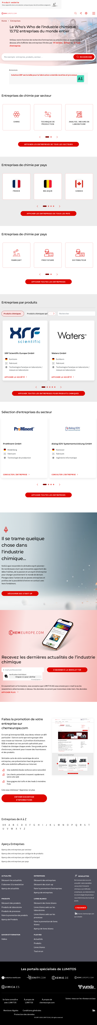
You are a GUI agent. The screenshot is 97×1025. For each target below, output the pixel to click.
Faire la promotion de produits (15, 915)
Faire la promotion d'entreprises (48, 888)
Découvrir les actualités (12, 880)
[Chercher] (75, 13)
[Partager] (81, 13)
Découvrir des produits (11, 903)
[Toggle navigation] (93, 13)
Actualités (38, 939)
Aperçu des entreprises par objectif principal (21, 857)
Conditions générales (32, 1010)
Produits (37, 943)
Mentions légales (10, 1010)
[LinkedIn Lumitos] (93, 1010)
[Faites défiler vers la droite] (54, 313)
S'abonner (80, 907)
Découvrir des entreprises (45, 880)
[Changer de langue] (86, 13)
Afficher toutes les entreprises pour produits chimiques (48, 393)
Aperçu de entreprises (43, 892)
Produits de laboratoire (12, 907)
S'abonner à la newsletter (67, 670)
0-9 (4, 824)
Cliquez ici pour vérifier (25, 677)
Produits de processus (11, 911)
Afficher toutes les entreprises (48, 281)
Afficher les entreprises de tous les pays (48, 213)
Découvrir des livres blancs (45, 903)
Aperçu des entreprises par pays (15, 861)
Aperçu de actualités (10, 888)
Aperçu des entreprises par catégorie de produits (22, 853)
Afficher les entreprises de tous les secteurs (48, 144)
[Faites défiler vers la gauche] (50, 313)
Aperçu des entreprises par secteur (16, 849)
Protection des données (24, 1014)
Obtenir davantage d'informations (24, 798)
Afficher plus (9, 692)
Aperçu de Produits (10, 919)
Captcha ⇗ (36, 679)
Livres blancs (39, 947)
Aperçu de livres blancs (43, 928)
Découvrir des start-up (20, 593)
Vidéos (4, 939)
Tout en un (38, 951)
